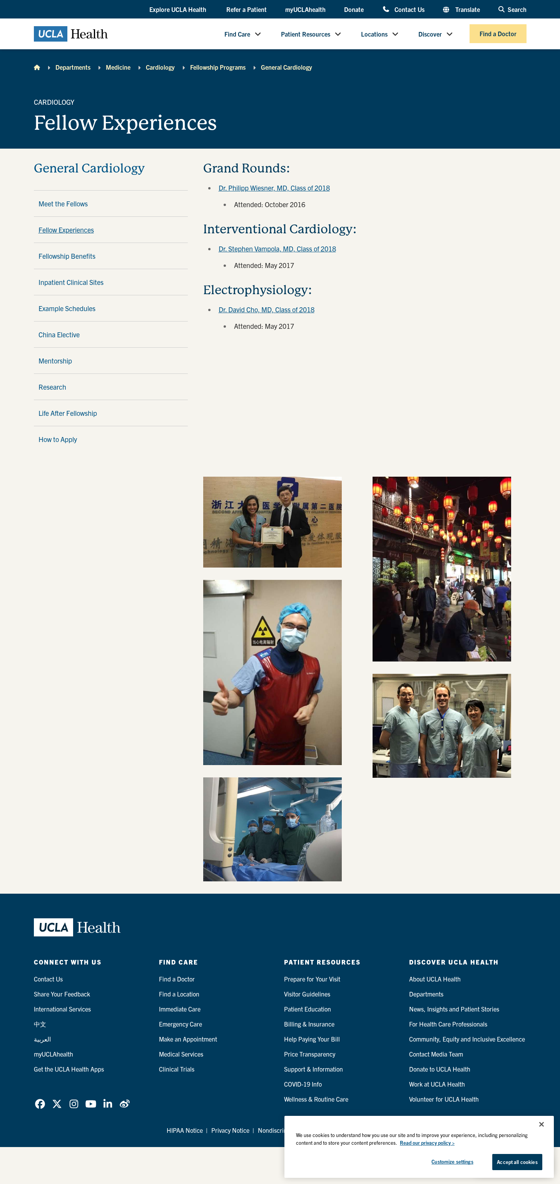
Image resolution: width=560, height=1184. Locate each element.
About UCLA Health (435, 979)
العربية (42, 1039)
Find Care (237, 34)
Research (52, 386)
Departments (72, 67)
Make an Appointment (188, 1039)
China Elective (59, 334)
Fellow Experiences (66, 229)
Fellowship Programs (218, 67)
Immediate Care (180, 1009)
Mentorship (55, 360)
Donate (354, 9)
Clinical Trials (176, 1069)
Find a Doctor (498, 34)
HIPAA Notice (185, 1130)
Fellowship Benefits (66, 255)
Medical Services (181, 1054)
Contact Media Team (436, 1054)
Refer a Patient (246, 9)
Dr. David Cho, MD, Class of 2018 (266, 309)
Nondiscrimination (282, 1130)
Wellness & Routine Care (316, 1099)
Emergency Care (180, 1024)
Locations (374, 34)
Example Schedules (66, 308)
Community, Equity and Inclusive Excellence (467, 1039)
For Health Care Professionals (448, 1024)
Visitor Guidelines (307, 994)
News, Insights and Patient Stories (454, 1009)
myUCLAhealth (305, 9)
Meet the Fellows (63, 203)
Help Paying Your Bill (312, 1039)
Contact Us (409, 9)
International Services (62, 1009)
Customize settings (452, 1161)
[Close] (541, 1124)
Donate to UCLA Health (439, 1069)
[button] (178, 9)
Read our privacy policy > (427, 1142)
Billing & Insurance (309, 1024)
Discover (430, 34)
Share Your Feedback (62, 994)
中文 (40, 1024)
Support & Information (313, 1069)
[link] (40, 1104)
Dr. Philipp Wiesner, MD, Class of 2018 (274, 187)
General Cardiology (286, 67)
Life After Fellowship (67, 413)
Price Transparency (309, 1054)
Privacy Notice (230, 1130)
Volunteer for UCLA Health (444, 1099)
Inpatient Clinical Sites (71, 282)
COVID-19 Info (303, 1084)
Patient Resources (305, 34)
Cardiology (160, 67)
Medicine (118, 67)
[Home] (37, 67)
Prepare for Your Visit (312, 979)
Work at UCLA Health (437, 1084)
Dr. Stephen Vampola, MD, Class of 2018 (277, 248)
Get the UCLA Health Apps (69, 1069)
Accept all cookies (517, 1162)
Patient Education (307, 1009)
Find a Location (179, 994)
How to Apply (57, 439)
